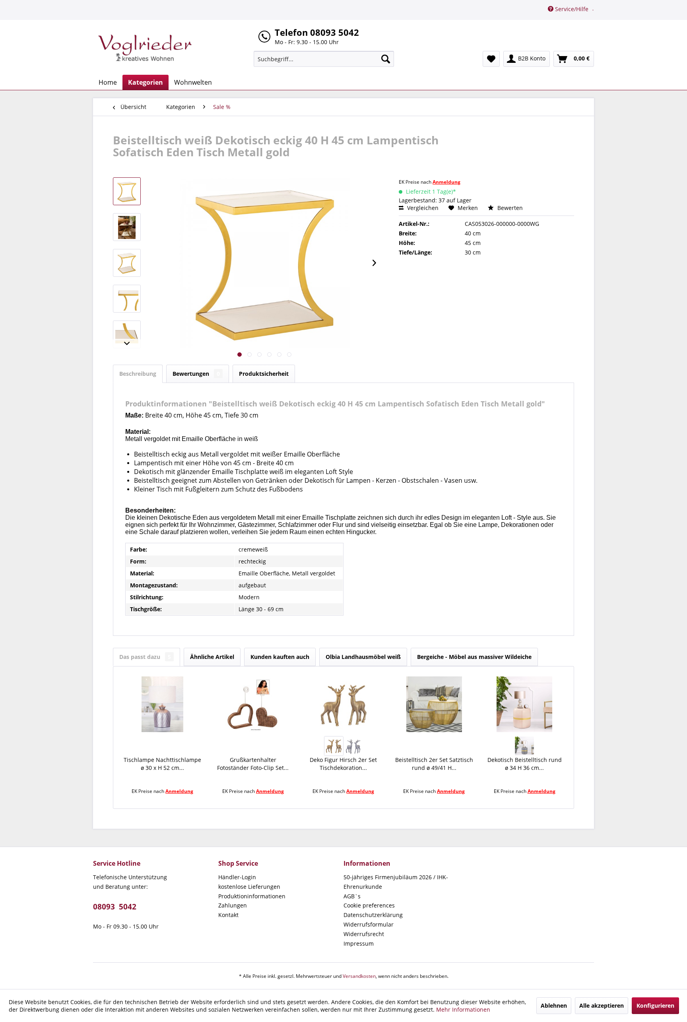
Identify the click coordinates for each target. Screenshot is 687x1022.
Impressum (359, 943)
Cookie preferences (369, 905)
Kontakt (228, 915)
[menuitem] (324, 59)
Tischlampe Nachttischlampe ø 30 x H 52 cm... (162, 763)
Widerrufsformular (369, 924)
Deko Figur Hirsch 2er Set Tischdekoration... (343, 763)
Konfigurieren (655, 1005)
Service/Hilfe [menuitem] (571, 9)
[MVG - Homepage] (145, 48)
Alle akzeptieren (601, 1005)
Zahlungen (232, 905)
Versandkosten (359, 976)
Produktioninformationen (251, 896)
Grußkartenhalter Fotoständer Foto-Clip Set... (253, 763)
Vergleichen (422, 208)
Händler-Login (237, 877)
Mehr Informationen (463, 1009)
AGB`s (352, 896)
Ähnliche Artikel (212, 657)
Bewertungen (196, 373)
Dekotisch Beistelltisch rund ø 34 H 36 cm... (524, 763)
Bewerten (509, 208)
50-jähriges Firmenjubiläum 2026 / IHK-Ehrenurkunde (396, 881)
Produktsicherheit (264, 373)
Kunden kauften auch (279, 657)
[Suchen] (385, 59)
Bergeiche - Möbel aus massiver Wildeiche (474, 657)
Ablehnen (554, 1005)
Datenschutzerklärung (373, 915)
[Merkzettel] (491, 59)
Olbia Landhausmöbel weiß (363, 657)
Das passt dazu (145, 657)
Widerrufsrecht (364, 934)
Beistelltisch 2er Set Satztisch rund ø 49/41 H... (434, 763)
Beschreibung (137, 373)
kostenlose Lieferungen (249, 886)
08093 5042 (114, 907)
